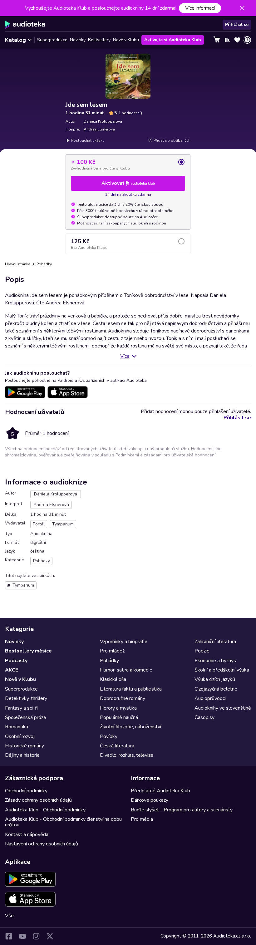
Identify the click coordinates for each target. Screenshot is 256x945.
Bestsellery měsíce (28, 650)
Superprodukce (52, 40)
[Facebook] (8, 936)
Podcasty (16, 660)
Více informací (200, 8)
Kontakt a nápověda (26, 834)
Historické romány (24, 745)
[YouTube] (22, 936)
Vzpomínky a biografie (123, 641)
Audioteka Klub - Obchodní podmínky (45, 809)
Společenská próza (25, 717)
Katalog (15, 40)
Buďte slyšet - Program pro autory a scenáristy (182, 809)
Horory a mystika (118, 708)
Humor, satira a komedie (126, 670)
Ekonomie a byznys (215, 660)
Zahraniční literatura (215, 641)
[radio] (128, 164)
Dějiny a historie (22, 755)
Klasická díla (113, 679)
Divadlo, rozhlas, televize (126, 755)
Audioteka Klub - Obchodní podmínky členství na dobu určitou (63, 822)
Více (125, 356)
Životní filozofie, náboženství (130, 726)
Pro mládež (112, 650)
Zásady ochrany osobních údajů (38, 800)
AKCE (11, 670)
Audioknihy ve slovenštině (222, 708)
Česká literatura (117, 745)
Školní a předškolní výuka (221, 670)
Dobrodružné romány (122, 698)
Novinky (78, 40)
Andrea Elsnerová (99, 129)
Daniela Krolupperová (103, 121)
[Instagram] (36, 936)
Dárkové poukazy (149, 800)
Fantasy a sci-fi (21, 708)
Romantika (16, 726)
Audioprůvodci (210, 698)
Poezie (201, 650)
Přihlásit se (237, 24)
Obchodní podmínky (26, 790)
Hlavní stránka (17, 264)
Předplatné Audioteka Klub (160, 790)
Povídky (108, 736)
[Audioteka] (25, 24)
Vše (9, 915)
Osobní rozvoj (20, 736)
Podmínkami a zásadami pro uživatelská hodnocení (165, 455)
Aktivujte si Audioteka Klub (172, 40)
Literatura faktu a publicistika (131, 689)
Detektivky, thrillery (26, 698)
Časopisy (204, 717)
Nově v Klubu (126, 40)
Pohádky (44, 264)
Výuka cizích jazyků (214, 679)
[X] (50, 936)
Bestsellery (99, 40)
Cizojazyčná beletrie (215, 689)
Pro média (142, 819)
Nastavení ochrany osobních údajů (41, 844)
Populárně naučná (119, 717)
